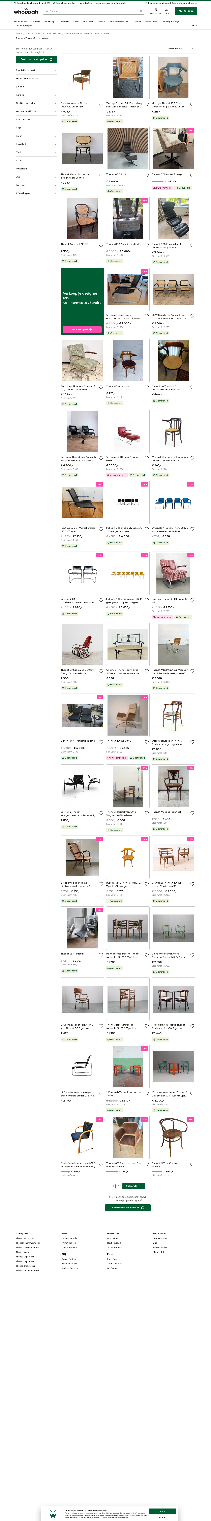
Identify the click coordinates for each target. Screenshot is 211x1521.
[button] (162, 3)
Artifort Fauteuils (70, 1242)
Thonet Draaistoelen (25, 1266)
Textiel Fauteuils (114, 1247)
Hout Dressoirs (160, 1238)
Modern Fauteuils (70, 1268)
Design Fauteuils (69, 1259)
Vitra (155, 1242)
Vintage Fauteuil (69, 1263)
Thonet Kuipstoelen (25, 1256)
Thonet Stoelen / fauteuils (77, 33)
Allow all (162, 1511)
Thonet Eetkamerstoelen (27, 1270)
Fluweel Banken (160, 1247)
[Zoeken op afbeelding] (141, 11)
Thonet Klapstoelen (25, 1261)
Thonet (37, 33)
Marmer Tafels (160, 1252)
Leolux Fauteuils (69, 1238)
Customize (161, 1517)
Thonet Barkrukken (25, 1238)
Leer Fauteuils (113, 1238)
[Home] (26, 11)
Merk (28, 33)
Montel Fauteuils (69, 1247)
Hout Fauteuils (114, 1242)
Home (19, 33)
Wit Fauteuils (113, 1268)
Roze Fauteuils (114, 1259)
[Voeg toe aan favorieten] (101, 104)
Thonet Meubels (53, 33)
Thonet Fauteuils (101, 33)
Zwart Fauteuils (114, 1263)
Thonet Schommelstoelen (28, 1242)
